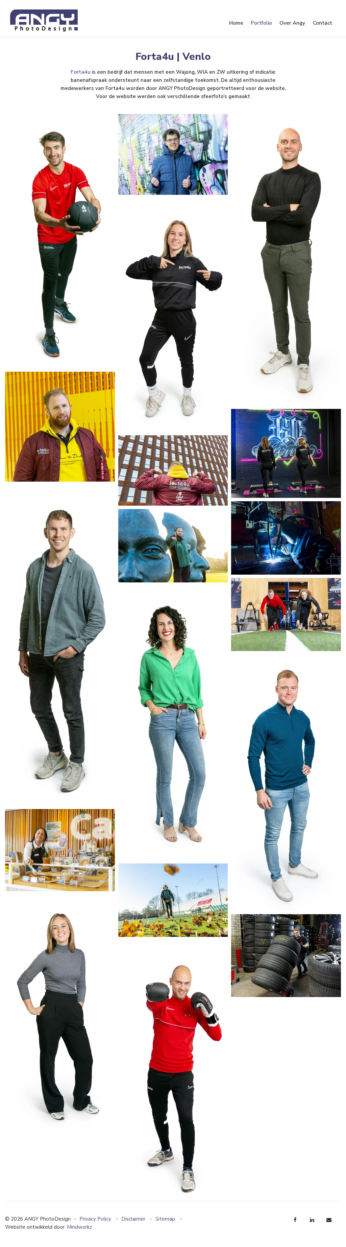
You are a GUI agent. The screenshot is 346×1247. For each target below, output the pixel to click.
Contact (322, 23)
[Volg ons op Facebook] (295, 1220)
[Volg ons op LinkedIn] (312, 1220)
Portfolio (261, 23)
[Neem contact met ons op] (329, 1220)
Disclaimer (134, 1219)
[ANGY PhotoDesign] (44, 20)
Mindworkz (79, 1227)
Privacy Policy (96, 1219)
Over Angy (292, 23)
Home (236, 23)
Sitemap (165, 1219)
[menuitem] (236, 23)
